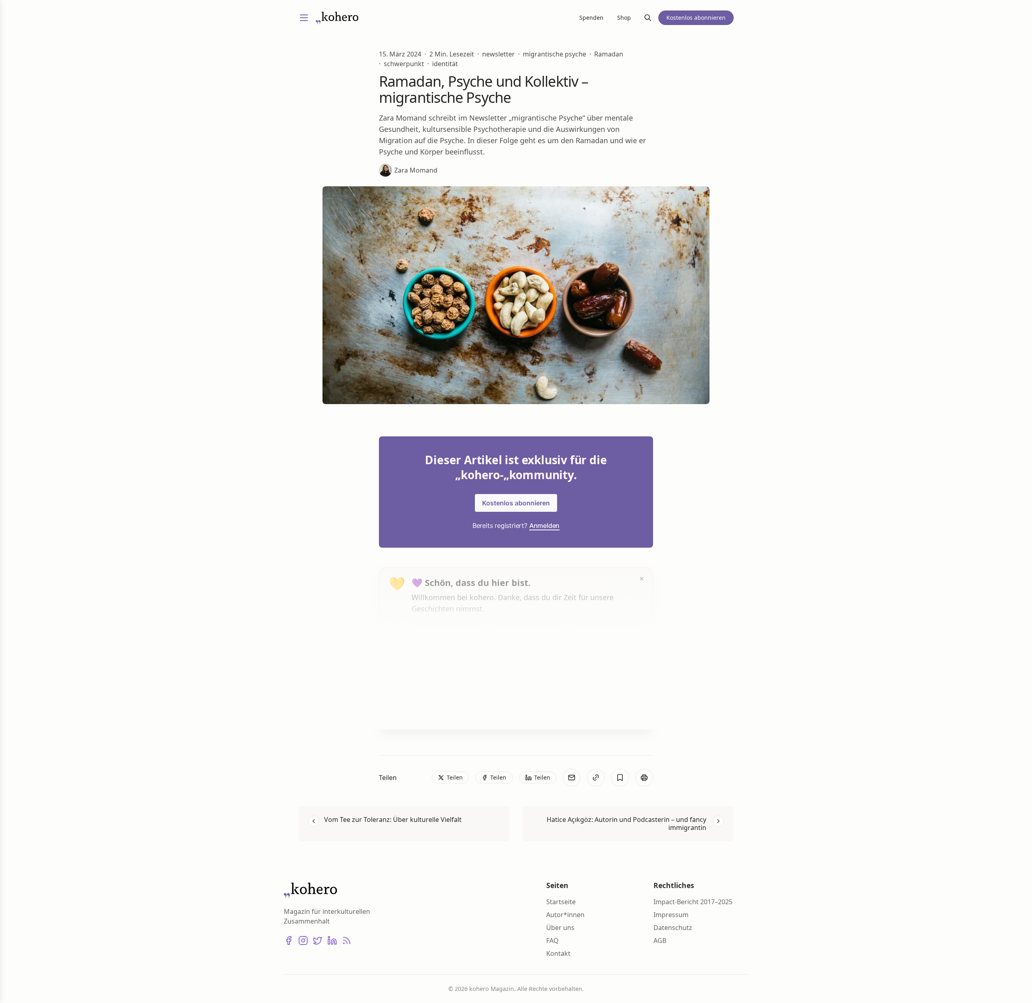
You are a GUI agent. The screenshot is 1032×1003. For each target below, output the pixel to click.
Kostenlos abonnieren (516, 503)
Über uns (560, 927)
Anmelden (544, 525)
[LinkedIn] (332, 940)
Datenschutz (672, 927)
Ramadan (608, 54)
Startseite (561, 901)
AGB (659, 940)
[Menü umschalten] (304, 17)
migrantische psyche (554, 54)
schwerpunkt (404, 63)
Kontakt (558, 953)
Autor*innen (565, 914)
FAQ (552, 940)
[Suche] (648, 17)
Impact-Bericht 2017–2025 (692, 901)
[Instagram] (303, 940)
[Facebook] (288, 940)
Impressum (671, 914)
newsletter (498, 54)
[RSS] (347, 940)
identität (445, 63)
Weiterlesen (442, 708)
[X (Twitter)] (317, 940)
